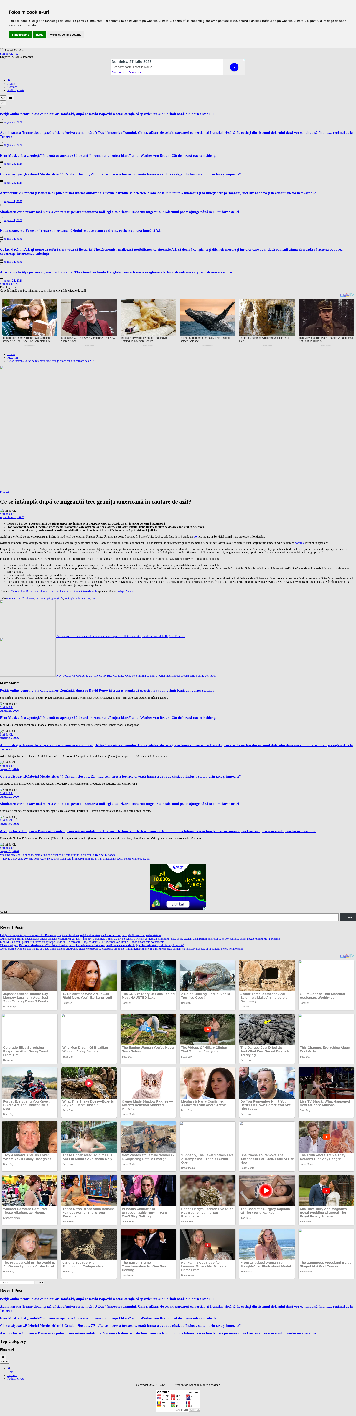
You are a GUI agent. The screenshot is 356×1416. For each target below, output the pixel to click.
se (89, 598)
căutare (30, 598)
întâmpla (70, 598)
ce (37, 598)
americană (12, 598)
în (62, 598)
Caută (3, 911)
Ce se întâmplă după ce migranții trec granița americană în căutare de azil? (54, 591)
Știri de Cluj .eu (9, 53)
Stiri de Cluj (7, 513)
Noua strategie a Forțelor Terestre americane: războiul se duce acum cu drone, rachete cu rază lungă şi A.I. (80, 230)
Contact (12, 87)
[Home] (8, 80)
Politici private (15, 90)
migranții (81, 598)
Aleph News (125, 591)
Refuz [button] (39, 34)
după (47, 598)
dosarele (299, 542)
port (196, 536)
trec (94, 598)
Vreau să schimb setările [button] (65, 34)
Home (11, 83)
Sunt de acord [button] (20, 34)
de (41, 598)
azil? (21, 598)
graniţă (55, 598)
